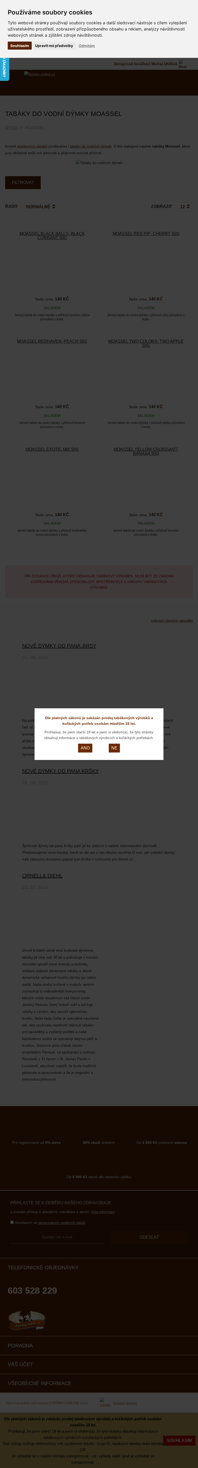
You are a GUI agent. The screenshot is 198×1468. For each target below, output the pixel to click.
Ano (85, 748)
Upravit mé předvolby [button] (54, 45)
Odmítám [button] (87, 45)
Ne (114, 748)
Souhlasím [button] (19, 45)
